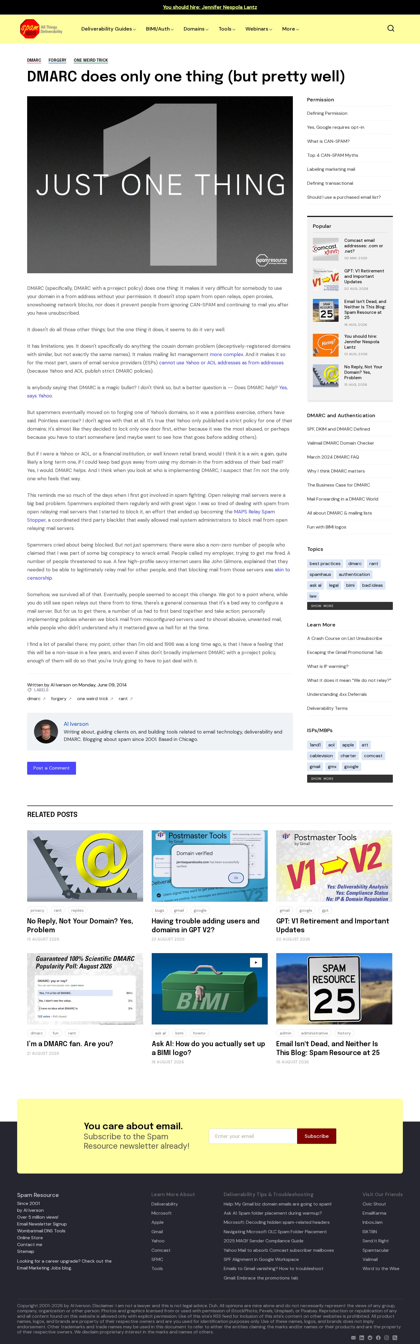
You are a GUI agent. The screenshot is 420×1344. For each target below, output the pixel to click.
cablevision (321, 756)
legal (334, 585)
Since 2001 (28, 1203)
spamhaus (320, 574)
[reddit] (368, 1337)
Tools (225, 28)
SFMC (157, 1259)
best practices (325, 563)
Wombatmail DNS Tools (41, 1231)
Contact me (29, 1244)
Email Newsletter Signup (42, 1224)
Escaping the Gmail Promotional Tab (345, 652)
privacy (37, 910)
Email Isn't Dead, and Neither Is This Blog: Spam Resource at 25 (365, 309)
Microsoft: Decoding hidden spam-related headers (277, 1222)
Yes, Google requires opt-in (335, 127)
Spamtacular (376, 1250)
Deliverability (164, 1204)
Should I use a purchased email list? (344, 197)
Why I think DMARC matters (336, 471)
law (313, 596)
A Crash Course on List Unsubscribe (344, 638)
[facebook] (377, 1337)
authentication (354, 574)
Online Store (30, 1238)
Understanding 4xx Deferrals (337, 694)
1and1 (315, 745)
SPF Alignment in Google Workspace (261, 1259)
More (288, 28)
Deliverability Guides (106, 28)
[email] (352, 1337)
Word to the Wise (381, 1268)
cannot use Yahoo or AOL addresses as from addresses (221, 362)
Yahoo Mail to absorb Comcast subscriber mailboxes (279, 1250)
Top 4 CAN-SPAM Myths (332, 155)
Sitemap (25, 1251)
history (344, 1033)
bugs (159, 910)
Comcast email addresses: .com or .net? (363, 246)
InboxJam (373, 1222)
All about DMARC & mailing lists (339, 513)
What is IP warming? (328, 666)
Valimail (370, 1259)
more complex (226, 354)
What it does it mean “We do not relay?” (349, 680)
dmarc (34, 61)
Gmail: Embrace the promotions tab (261, 1278)
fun (56, 1033)
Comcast (161, 1250)
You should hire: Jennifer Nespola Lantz (361, 342)
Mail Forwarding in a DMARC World (342, 499)
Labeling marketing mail (331, 169)
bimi (350, 585)
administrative (314, 1033)
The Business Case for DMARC (338, 485)
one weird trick (91, 61)
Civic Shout (374, 1204)
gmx (332, 767)
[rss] (393, 1337)
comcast (373, 756)
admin (285, 1033)
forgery (57, 61)
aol (331, 745)
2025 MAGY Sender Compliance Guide (263, 1240)
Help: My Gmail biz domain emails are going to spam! (277, 1204)
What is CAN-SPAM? (328, 141)
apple (348, 745)
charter (348, 756)
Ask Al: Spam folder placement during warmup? (273, 1213)
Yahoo (158, 1240)
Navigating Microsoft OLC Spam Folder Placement (275, 1231)
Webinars (256, 28)
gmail (315, 767)
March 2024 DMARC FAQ (333, 457)
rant (123, 698)
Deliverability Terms (327, 708)
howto (199, 1033)
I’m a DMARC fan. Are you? (70, 1044)
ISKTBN (370, 1231)
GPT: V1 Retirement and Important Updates (364, 276)
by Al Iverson (30, 1210)
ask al (315, 585)
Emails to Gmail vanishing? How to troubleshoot (273, 1268)
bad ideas (372, 585)
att (365, 745)
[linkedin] (360, 1337)
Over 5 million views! (37, 1217)
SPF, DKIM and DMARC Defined (338, 429)
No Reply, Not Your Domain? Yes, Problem (363, 372)
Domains (194, 28)
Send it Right (376, 1240)
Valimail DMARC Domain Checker (340, 443)
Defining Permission (327, 113)
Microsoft (161, 1213)
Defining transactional (330, 183)
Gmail (157, 1231)
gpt (325, 910)
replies (77, 910)
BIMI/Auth (158, 28)
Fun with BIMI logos (326, 527)
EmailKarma (374, 1213)
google (351, 767)
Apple (157, 1222)
